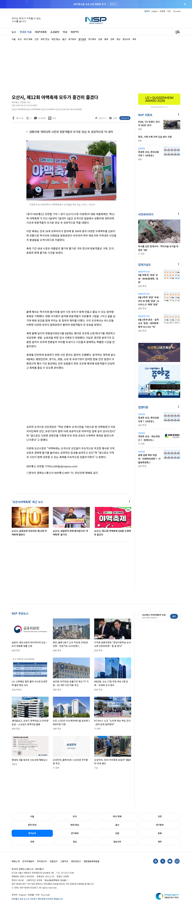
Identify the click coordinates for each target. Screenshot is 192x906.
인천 (160, 816)
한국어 (147, 11)
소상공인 (54, 32)
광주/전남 (32, 824)
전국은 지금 (26, 32)
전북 (32, 841)
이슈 (65, 32)
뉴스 (14, 32)
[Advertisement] (96, 67)
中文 (169, 11)
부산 (75, 816)
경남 (75, 841)
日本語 (162, 11)
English (155, 11)
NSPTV (75, 32)
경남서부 (117, 841)
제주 (160, 841)
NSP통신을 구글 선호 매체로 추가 (90, 4)
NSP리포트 (41, 32)
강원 (117, 833)
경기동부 (160, 824)
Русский (176, 11)
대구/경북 (117, 816)
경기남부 (32, 833)
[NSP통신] (96, 20)
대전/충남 (74, 824)
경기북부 (75, 833)
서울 (32, 816)
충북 (160, 833)
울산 (117, 824)
